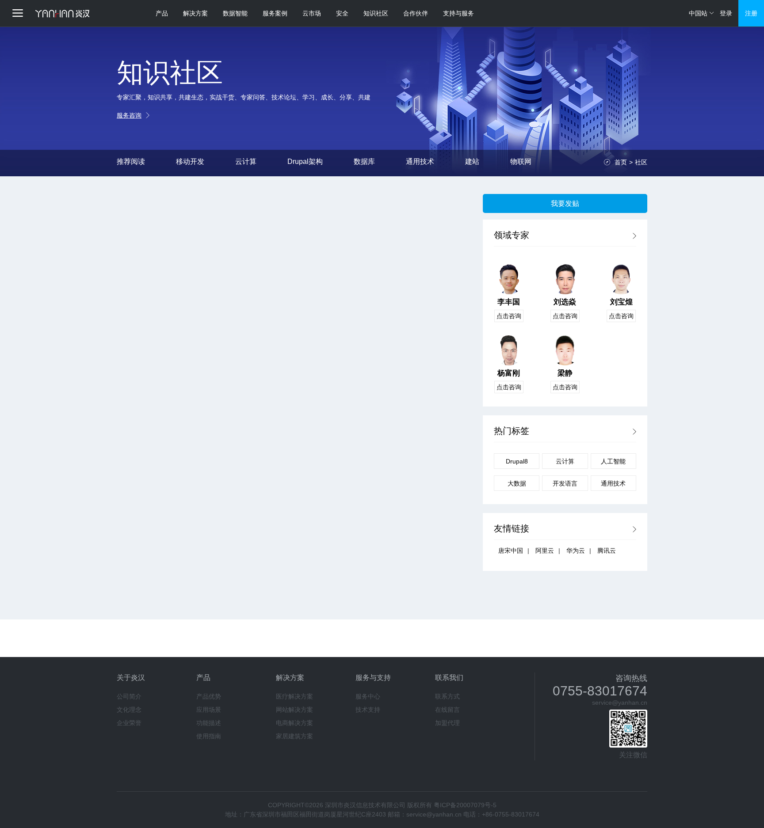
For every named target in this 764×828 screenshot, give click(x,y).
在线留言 (447, 709)
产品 (162, 13)
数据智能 (235, 13)
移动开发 (190, 161)
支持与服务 (458, 13)
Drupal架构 (305, 161)
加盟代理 (447, 722)
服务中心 (367, 696)
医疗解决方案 (294, 696)
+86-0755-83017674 (510, 814)
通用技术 (420, 161)
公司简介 (129, 696)
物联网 (520, 161)
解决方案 (195, 13)
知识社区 (375, 13)
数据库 (364, 161)
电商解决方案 (294, 722)
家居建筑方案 (294, 736)
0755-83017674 (600, 691)
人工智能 (613, 461)
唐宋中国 (510, 550)
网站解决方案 (294, 709)
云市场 (311, 13)
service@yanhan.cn (619, 702)
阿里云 (544, 550)
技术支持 (367, 709)
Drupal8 (517, 461)
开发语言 (565, 483)
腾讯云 (606, 550)
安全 (342, 13)
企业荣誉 (129, 722)
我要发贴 (565, 203)
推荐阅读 (131, 161)
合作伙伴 (415, 13)
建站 (472, 161)
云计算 (245, 161)
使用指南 (208, 736)
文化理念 (129, 709)
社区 (641, 162)
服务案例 (275, 13)
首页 (621, 162)
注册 (751, 13)
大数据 (517, 483)
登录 (726, 13)
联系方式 (447, 696)
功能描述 (208, 722)
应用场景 (208, 709)
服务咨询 (129, 115)
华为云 (575, 550)
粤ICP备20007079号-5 (465, 805)
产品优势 (208, 696)
